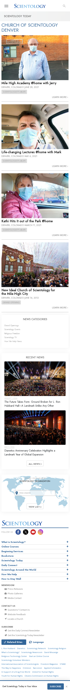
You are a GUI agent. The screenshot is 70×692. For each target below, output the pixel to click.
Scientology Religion (57, 648)
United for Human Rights (43, 672)
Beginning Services (12, 551)
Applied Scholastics (52, 668)
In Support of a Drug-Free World (15, 672)
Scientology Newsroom (31, 652)
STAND (63, 664)
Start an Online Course (39, 656)
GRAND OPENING (11, 302)
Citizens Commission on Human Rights (41, 676)
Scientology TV (10, 337)
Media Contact (14, 598)
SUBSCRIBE (55, 686)
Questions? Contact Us (18, 609)
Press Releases (15, 588)
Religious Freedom (12, 333)
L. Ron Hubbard (8, 648)
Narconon (37, 668)
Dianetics (21, 648)
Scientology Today (12, 560)
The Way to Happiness (11, 668)
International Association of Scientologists (20, 664)
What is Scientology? (13, 542)
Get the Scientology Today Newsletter (25, 635)
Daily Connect (9, 565)
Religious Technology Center (14, 656)
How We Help (9, 574)
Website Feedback (16, 614)
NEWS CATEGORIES (35, 319)
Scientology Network (36, 648)
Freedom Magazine (49, 664)
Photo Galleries (15, 593)
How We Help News (13, 341)
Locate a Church (15, 618)
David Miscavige (51, 652)
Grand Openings (11, 325)
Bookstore (7, 556)
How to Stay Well (11, 579)
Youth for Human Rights (12, 676)
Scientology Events (12, 329)
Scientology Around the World (18, 569)
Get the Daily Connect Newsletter (23, 630)
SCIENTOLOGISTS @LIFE (14, 91)
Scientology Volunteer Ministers (15, 660)
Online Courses (10, 546)
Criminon (27, 668)
